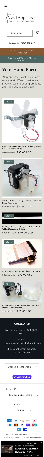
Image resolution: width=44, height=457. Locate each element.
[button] (6, 5)
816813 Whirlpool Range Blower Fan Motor (21, 271)
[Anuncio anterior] (5, 43)
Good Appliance (21, 434)
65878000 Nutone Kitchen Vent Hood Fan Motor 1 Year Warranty (21, 306)
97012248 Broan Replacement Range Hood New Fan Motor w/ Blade (21, 147)
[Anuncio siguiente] (39, 43)
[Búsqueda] (29, 33)
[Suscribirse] (36, 367)
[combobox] (20, 33)
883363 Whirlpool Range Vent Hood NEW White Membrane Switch (21, 228)
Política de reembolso (32, 438)
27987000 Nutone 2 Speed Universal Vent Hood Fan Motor (21, 202)
